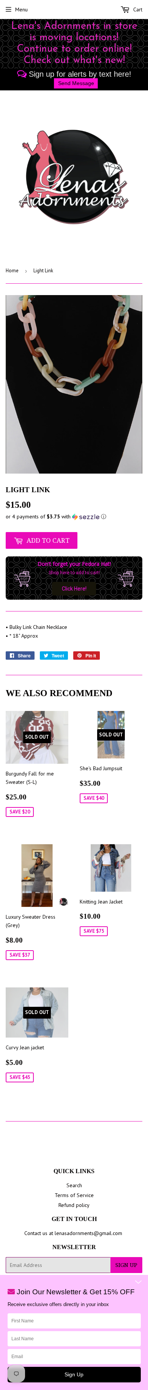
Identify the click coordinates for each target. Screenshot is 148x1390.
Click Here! (74, 589)
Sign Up (126, 1265)
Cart (137, 9)
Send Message (76, 83)
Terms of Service (74, 1195)
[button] (74, 516)
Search (74, 1185)
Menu (21, 9)
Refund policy (74, 1205)
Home (12, 270)
